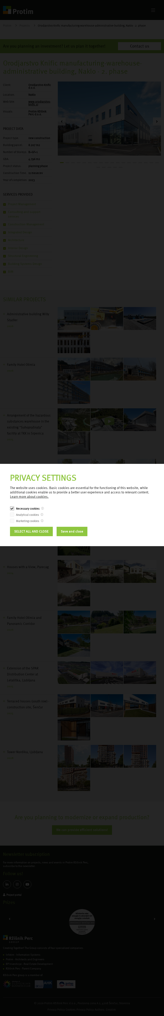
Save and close (72, 531)
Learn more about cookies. (29, 497)
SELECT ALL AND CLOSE (31, 531)
